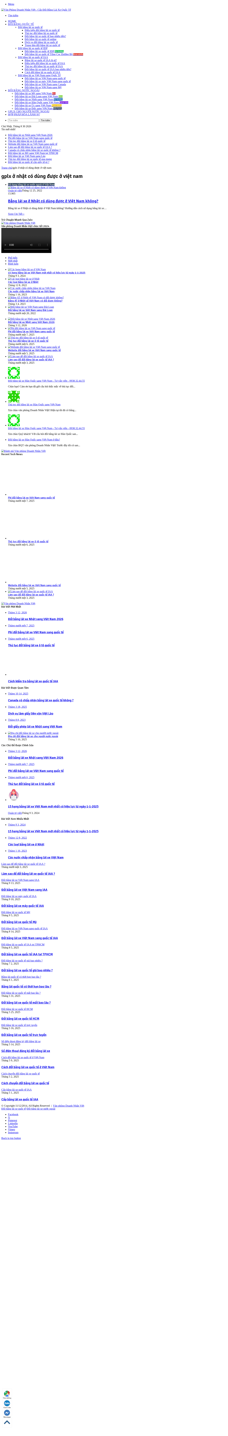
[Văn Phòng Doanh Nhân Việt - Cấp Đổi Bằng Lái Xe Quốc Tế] (36, 9)
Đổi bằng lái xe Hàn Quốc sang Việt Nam (41, 102)
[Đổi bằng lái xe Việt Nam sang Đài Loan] (31, 306)
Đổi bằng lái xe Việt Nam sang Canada (45, 84)
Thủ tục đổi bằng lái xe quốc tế (41, 33)
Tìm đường (7, 1398)
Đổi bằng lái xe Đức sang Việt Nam (38, 108)
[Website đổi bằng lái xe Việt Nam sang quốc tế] (34, 347)
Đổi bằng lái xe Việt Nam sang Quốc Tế (39, 75)
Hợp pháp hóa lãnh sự (24, 114)
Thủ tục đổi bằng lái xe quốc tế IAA (44, 66)
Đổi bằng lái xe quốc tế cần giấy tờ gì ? (28, 162)
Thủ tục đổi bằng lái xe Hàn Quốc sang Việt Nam (34, 404)
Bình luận (13, 263)
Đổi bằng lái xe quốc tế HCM (20, 1019)
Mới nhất (13, 260)
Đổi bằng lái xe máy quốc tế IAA (22, 906)
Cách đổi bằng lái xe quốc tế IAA (42, 72)
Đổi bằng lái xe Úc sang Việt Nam (38, 105)
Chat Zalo (7, 1407)
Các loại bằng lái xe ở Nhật (23, 282)
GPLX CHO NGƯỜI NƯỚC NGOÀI (28, 111)
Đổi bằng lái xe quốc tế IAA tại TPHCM (27, 954)
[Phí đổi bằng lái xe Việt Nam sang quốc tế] (31, 328)
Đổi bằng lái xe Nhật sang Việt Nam (39, 99)
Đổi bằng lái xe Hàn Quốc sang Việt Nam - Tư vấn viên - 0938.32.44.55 (46, 380)
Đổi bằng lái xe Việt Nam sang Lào (26, 156)
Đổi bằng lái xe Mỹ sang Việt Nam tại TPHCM (33, 153)
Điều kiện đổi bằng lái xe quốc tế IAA (45, 63)
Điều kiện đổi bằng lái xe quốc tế (42, 30)
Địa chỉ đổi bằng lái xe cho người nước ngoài (33, 736)
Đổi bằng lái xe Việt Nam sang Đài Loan (30, 310)
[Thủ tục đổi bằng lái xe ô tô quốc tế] (28, 337)
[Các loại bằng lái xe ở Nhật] (23, 278)
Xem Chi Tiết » (16, 213)
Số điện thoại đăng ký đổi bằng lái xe (25, 1051)
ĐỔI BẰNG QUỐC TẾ (21, 24)
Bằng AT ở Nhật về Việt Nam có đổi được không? (35, 300)
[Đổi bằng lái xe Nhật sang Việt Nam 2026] (31, 318)
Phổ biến (12, 257)
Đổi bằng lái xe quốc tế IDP (33, 48)
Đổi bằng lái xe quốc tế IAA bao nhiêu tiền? (48, 69)
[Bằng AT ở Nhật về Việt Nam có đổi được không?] (36, 297)
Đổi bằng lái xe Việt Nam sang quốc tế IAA (29, 938)
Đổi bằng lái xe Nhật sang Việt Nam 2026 (30, 135)
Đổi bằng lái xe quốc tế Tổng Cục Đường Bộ (54, 54)
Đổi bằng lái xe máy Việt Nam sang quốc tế (48, 81)
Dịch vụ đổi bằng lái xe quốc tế (41, 42)
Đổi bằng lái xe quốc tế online (40, 39)
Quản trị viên (15, 190)
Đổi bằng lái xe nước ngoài (41, 1108)
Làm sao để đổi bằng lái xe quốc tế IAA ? (30, 147)
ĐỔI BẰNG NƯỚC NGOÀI (23, 90)
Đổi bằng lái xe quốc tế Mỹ (19, 922)
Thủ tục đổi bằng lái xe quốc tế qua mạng (30, 159)
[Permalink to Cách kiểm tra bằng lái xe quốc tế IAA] (25, 674)
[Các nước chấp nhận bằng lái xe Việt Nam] (31, 288)
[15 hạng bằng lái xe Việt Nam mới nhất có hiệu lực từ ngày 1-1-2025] (27, 269)
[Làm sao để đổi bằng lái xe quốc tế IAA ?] (30, 356)
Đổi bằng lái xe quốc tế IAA (33, 57)
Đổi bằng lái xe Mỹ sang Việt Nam (35, 93)
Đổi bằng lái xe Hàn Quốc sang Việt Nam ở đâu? (34, 439)
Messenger (7, 1417)
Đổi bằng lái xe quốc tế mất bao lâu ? (26, 1002)
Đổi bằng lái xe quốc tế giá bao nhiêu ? (27, 970)
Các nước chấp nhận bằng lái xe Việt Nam (31, 291)
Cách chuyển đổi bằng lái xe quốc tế (25, 1083)
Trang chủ (6, 167)
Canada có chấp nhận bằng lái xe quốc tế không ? (34, 150)
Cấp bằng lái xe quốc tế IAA (19, 1099)
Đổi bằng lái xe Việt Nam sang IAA (24, 890)
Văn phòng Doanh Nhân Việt (68, 1105)
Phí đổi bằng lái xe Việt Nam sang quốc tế (30, 138)
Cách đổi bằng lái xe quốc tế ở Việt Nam (27, 1067)
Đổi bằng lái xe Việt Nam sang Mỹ (43, 87)
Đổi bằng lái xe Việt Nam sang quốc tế (45, 78)
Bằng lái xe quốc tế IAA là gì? (41, 60)
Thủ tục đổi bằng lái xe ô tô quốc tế (26, 141)
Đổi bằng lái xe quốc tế (30, 27)
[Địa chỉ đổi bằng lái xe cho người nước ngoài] (33, 733)
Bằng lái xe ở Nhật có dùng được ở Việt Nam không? (53, 200)
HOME (12, 21)
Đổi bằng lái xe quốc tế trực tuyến (23, 1035)
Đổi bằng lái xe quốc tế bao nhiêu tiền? (45, 36)
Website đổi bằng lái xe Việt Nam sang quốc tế (32, 144)
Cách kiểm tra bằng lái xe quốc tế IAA (33, 681)
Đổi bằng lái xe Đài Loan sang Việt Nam (39, 96)
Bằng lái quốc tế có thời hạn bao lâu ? (26, 986)
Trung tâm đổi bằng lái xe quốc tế (42, 45)
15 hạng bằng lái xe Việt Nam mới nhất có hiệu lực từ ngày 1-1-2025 (46, 272)
